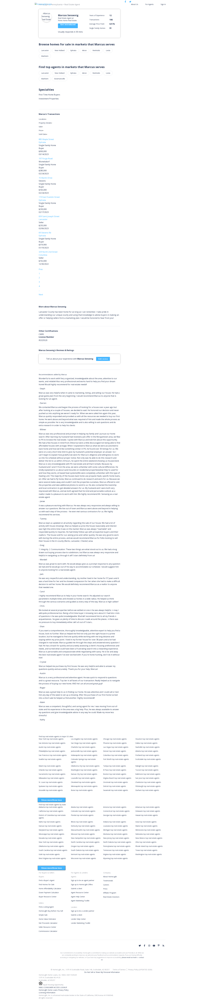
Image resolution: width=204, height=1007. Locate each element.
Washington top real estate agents (84, 770)
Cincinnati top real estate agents (115, 782)
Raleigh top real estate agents (146, 766)
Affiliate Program (109, 893)
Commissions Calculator (48, 931)
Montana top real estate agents (115, 834)
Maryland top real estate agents (51, 830)
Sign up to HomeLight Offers (82, 884)
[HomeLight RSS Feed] (163, 945)
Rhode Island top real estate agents (149, 846)
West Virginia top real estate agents (52, 858)
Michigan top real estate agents (115, 830)
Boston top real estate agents (114, 774)
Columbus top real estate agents (115, 755)
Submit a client (76, 888)
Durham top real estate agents (147, 790)
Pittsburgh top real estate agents (148, 786)
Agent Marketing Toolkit (80, 901)
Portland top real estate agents (147, 755)
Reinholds (96, 50)
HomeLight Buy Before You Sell (51, 911)
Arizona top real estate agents (114, 807)
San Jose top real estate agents (147, 778)
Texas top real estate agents (146, 850)
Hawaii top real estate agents (146, 815)
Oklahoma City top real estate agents (85, 766)
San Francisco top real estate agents (53, 755)
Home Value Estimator (47, 919)
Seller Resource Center (47, 927)
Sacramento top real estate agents (52, 774)
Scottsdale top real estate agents (148, 759)
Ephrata (73, 50)
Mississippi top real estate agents (51, 834)
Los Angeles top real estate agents (84, 739)
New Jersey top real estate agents (116, 838)
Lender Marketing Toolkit (80, 923)
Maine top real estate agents (146, 826)
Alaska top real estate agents (82, 807)
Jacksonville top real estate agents (84, 751)
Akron (84, 50)
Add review (103, 359)
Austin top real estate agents (50, 747)
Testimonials (108, 880)
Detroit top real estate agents (114, 786)
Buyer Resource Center (47, 897)
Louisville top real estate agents (83, 778)
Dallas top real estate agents (146, 743)
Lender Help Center (78, 919)
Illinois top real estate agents (82, 822)
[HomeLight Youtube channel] (154, 945)
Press (105, 889)
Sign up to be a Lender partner (82, 911)
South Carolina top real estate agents (53, 850)
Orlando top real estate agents (50, 770)
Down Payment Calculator (49, 892)
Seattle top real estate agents (50, 759)
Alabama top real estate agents (51, 807)
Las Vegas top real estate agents (115, 747)
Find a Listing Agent (46, 907)
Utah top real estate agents (49, 854)
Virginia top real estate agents (114, 854)
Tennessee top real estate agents (116, 850)
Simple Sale (43, 915)
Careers (106, 885)
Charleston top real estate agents (148, 782)
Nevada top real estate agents (50, 838)
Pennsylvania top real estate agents (116, 846)
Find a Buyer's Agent (46, 880)
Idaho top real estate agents (49, 822)
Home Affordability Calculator (50, 888)
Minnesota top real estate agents (148, 830)
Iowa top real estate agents (146, 822)
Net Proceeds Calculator (48, 923)
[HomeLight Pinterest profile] (159, 945)
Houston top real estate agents (147, 739)
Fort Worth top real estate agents (116, 759)
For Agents (149, 4)
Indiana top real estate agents (114, 822)
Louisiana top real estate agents (115, 826)
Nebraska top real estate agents (147, 834)
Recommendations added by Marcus (53, 374)
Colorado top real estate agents (83, 811)
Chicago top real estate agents (115, 739)
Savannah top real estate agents (115, 790)
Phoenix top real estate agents (115, 743)
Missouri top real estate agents (83, 834)
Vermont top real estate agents (83, 854)
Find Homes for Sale (46, 884)
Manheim (44, 56)
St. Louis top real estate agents (51, 782)
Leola (108, 50)
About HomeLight (110, 876)
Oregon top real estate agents (82, 846)
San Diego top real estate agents (83, 743)
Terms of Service (119, 969)
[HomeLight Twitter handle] (140, 945)
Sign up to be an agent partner (82, 880)
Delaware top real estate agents (147, 811)
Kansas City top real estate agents (84, 774)
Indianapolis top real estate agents (84, 755)
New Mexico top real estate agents (148, 838)
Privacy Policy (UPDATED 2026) (140, 969)
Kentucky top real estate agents (83, 826)
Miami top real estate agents (50, 766)
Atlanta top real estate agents (146, 751)
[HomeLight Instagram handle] (149, 945)
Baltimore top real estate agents (147, 774)
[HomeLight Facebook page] (144, 945)
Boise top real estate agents (82, 790)
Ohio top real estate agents (145, 842)
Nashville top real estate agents (147, 747)
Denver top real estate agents (114, 751)
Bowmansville (59, 79)
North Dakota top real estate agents (117, 842)
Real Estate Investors (111, 897)
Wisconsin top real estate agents (83, 858)
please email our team (129, 957)
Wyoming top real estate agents (115, 858)
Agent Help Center (78, 897)
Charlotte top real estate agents (83, 747)
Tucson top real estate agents (146, 770)
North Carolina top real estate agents (85, 842)
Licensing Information (47, 992)
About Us (134, 4)
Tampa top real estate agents (114, 766)
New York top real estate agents (51, 739)
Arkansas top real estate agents (147, 807)
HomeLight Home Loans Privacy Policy (53, 990)
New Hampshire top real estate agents (86, 838)
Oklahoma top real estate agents (51, 846)
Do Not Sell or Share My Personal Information (102, 972)
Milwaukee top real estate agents (51, 778)
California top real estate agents (51, 811)
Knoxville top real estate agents (51, 790)
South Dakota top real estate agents (85, 850)
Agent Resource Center (80, 892)
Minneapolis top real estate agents (84, 786)
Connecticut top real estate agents (116, 811)
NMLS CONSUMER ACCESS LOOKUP (53, 987)
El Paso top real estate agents (114, 770)
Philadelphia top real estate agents (52, 751)
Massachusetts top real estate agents (85, 830)
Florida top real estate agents (82, 815)
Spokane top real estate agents (51, 786)
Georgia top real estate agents (115, 815)
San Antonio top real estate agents (52, 743)
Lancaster (45, 50)
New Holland (59, 50)
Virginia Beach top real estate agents (117, 778)
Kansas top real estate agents (50, 826)
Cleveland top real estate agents (83, 782)
